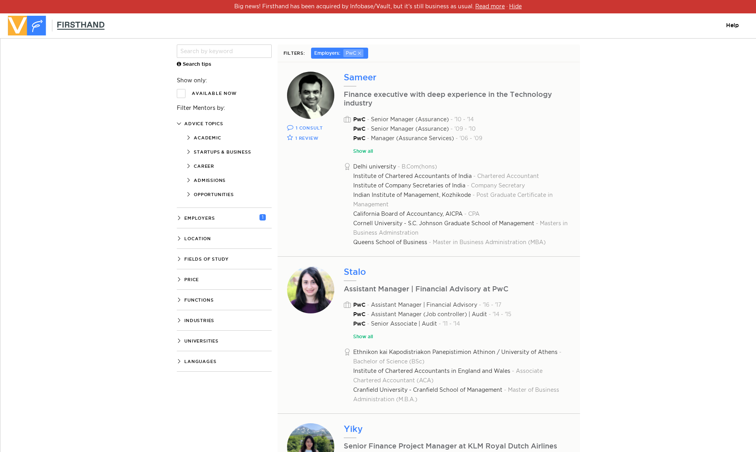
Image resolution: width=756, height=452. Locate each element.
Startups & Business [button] (221, 152)
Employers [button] (199, 218)
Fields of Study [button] (206, 259)
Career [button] (203, 166)
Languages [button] (199, 361)
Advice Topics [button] (203, 123)
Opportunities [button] (212, 194)
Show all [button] (363, 151)
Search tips (196, 64)
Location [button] (197, 238)
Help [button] (732, 25)
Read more (490, 6)
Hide (515, 6)
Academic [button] (206, 137)
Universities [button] (200, 341)
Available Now (214, 93)
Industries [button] (198, 320)
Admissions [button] (209, 180)
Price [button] (191, 279)
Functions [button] (198, 300)
